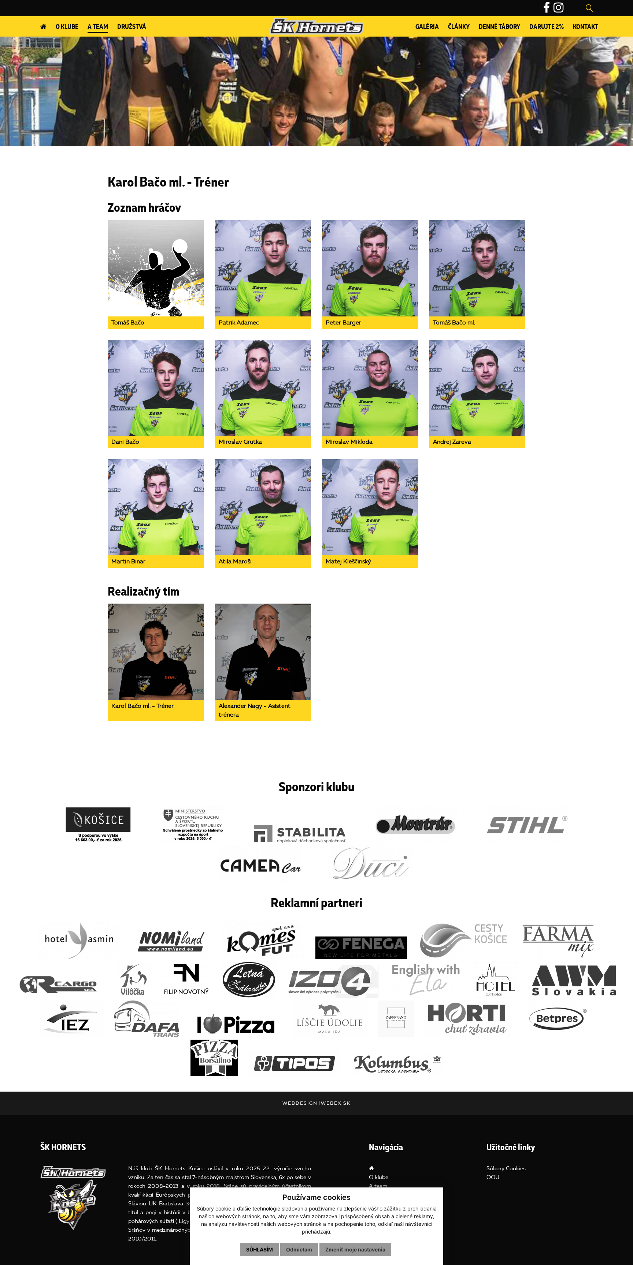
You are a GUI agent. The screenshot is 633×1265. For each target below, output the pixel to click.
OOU (492, 1177)
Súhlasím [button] (259, 1249)
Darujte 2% (546, 27)
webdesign (300, 1103)
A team (98, 27)
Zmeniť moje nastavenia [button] (355, 1249)
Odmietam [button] (299, 1249)
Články (459, 27)
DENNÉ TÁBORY (499, 27)
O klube (67, 27)
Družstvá (131, 27)
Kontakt (585, 27)
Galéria (427, 27)
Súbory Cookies (506, 1168)
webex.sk (336, 1103)
